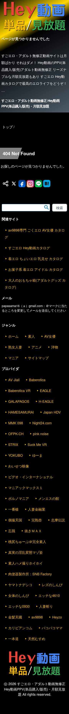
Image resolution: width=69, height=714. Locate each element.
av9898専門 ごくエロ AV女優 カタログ (35, 233)
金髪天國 (15, 616)
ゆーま (37, 455)
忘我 (11, 530)
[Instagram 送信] (30, 183)
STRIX (13, 444)
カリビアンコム (20, 627)
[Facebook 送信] (22, 183)
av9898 (37, 616)
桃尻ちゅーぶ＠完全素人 (27, 541)
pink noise (40, 433)
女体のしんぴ (18, 595)
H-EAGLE (46, 401)
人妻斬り (46, 606)
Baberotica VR (19, 390)
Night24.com (42, 422)
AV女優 (50, 336)
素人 (31, 336)
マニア (13, 357)
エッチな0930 (19, 606)
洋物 (54, 346)
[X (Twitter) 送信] (13, 183)
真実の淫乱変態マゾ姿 (25, 552)
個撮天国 (15, 519)
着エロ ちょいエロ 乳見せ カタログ (35, 258)
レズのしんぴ (52, 584)
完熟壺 (36, 519)
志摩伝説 (58, 519)
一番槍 (13, 509)
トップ (7, 126)
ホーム (13, 336)
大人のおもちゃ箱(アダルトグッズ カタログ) (35, 283)
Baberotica (37, 379)
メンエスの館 (48, 498)
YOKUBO (15, 455)
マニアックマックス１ (25, 487)
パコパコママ (52, 627)
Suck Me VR (37, 444)
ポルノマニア (18, 498)
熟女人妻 (15, 346)
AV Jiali (14, 379)
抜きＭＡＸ (33, 530)
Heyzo (57, 616)
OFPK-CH (16, 433)
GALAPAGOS (18, 401)
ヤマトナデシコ (20, 584)
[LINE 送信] (38, 183)
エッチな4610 (49, 595)
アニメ (36, 346)
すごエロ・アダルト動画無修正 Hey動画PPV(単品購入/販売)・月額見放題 (30, 103)
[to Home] (34, 31)
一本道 (13, 638)
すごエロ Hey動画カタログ (29, 247)
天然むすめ (36, 638)
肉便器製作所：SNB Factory (30, 573)
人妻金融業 (36, 509)
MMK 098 (15, 422)
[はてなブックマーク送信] (46, 183)
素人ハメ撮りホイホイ (25, 562)
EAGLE (45, 390)
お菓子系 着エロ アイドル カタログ (35, 269)
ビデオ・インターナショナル (30, 476)
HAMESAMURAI (21, 411)
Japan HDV (52, 411)
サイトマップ (38, 357)
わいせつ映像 (18, 465)
